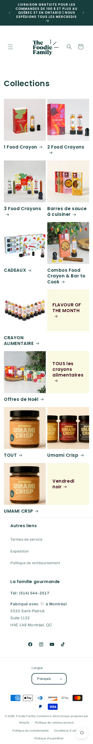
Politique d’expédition (49, 738)
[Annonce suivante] (83, 12)
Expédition (19, 551)
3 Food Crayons (22, 209)
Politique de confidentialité (30, 730)
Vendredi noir (63, 484)
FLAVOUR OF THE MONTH (66, 307)
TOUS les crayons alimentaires (67, 369)
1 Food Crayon (20, 147)
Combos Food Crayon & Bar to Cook (66, 275)
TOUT (10, 455)
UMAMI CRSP (18, 511)
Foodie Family (26, 716)
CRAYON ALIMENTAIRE (19, 340)
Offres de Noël (21, 399)
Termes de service (26, 539)
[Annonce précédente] (9, 12)
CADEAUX (15, 270)
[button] (10, 47)
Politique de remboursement (35, 563)
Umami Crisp (63, 455)
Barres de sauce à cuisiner (67, 211)
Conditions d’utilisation (70, 730)
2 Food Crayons (65, 147)
